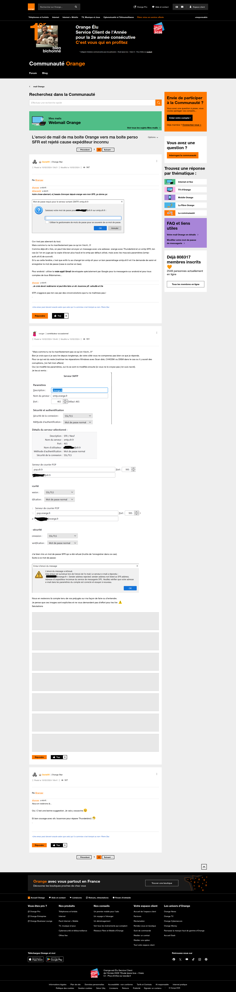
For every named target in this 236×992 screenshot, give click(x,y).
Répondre (40, 315)
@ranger (39, 180)
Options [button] (152, 137)
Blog (45, 72)
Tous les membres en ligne (185, 284)
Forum (33, 72)
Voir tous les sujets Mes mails (142, 127)
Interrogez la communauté (182, 155)
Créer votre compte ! (179, 117)
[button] (157, 161)
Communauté (57, 63)
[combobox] (92, 103)
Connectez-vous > (191, 124)
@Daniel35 (36, 191)
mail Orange (39, 86)
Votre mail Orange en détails (181, 234)
